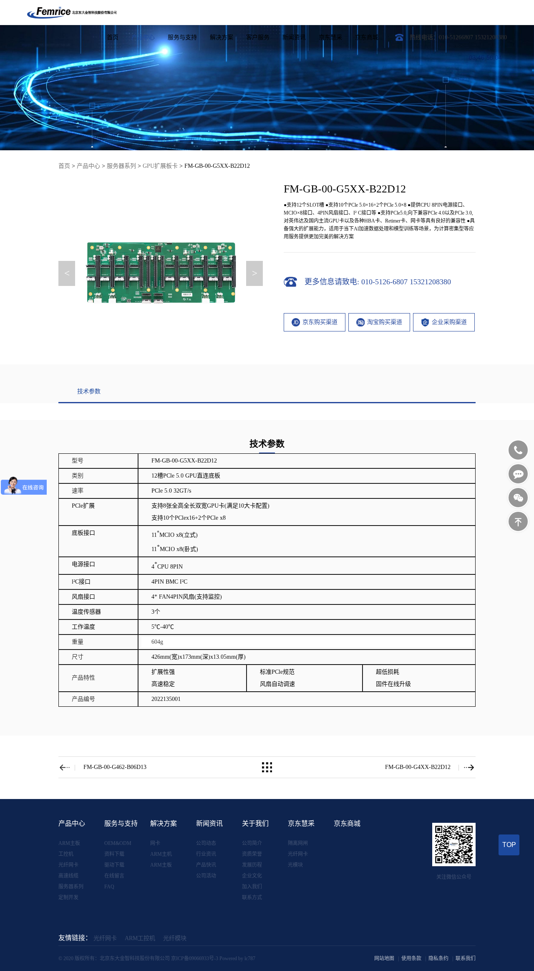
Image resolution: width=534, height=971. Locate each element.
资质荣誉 (252, 854)
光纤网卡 (68, 865)
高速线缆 (68, 876)
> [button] (254, 273)
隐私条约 (438, 958)
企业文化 (252, 876)
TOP (509, 844)
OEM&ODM (117, 843)
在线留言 (114, 876)
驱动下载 (114, 865)
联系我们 (466, 958)
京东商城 (366, 37)
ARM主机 (161, 854)
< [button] (67, 273)
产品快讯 (206, 865)
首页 (112, 37)
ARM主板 (69, 843)
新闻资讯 (294, 37)
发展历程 (252, 865)
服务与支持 (182, 37)
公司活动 (206, 876)
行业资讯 (206, 854)
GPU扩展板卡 (160, 166)
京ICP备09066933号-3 (194, 958)
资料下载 (114, 854)
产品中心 (143, 37)
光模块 (295, 865)
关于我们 (255, 823)
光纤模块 (174, 938)
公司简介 (252, 843)
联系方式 (252, 897)
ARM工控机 (140, 938)
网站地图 (384, 958)
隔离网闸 (298, 843)
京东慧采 (330, 37)
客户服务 (258, 37)
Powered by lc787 (237, 958)
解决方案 (221, 37)
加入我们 (252, 887)
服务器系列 (121, 166)
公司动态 (206, 843)
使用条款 (411, 958)
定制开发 (68, 897)
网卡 (155, 843)
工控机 (65, 854)
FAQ (109, 887)
